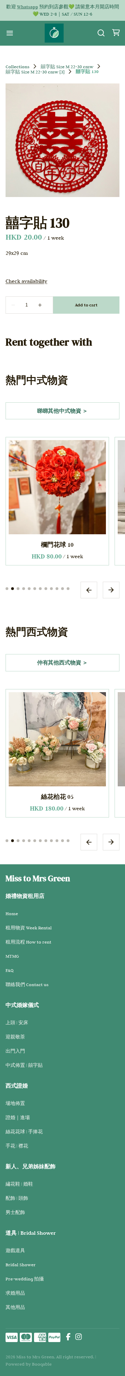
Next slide (111, 589)
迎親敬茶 (15, 1036)
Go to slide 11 (62, 588)
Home (12, 913)
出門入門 (15, 1051)
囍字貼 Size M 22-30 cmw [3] (35, 71)
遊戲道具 (15, 1250)
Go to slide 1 (7, 588)
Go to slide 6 (35, 588)
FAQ (10, 970)
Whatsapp (27, 6)
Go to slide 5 (29, 588)
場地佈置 (15, 1103)
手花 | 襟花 (17, 1146)
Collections (18, 66)
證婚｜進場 (18, 1117)
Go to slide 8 (46, 588)
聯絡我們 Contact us (27, 984)
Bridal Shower (21, 1264)
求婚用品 (15, 1293)
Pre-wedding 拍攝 (25, 1278)
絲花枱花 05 (57, 796)
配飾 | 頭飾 (17, 1198)
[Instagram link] (78, 1337)
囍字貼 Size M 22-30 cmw (67, 66)
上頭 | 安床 (17, 1022)
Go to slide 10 (57, 588)
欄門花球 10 (57, 544)
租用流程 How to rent (28, 942)
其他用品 (15, 1307)
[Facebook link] (68, 1337)
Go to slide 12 (68, 588)
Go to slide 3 (18, 588)
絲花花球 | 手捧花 (24, 1131)
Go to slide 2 (12, 588)
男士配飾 (15, 1212)
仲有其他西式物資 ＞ (62, 662)
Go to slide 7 (40, 588)
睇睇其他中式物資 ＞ (62, 411)
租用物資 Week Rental (29, 927)
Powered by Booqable (29, 1364)
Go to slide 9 (51, 588)
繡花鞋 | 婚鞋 (19, 1184)
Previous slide (89, 589)
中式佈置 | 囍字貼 (24, 1065)
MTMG (12, 956)
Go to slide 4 (23, 588)
